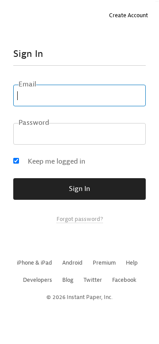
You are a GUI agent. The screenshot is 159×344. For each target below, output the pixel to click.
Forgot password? (80, 219)
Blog (67, 280)
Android (72, 262)
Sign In (79, 188)
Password (34, 122)
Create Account (128, 15)
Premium (104, 262)
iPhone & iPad (34, 262)
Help (132, 262)
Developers (37, 280)
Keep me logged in (56, 161)
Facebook (124, 280)
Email (27, 84)
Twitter (92, 280)
